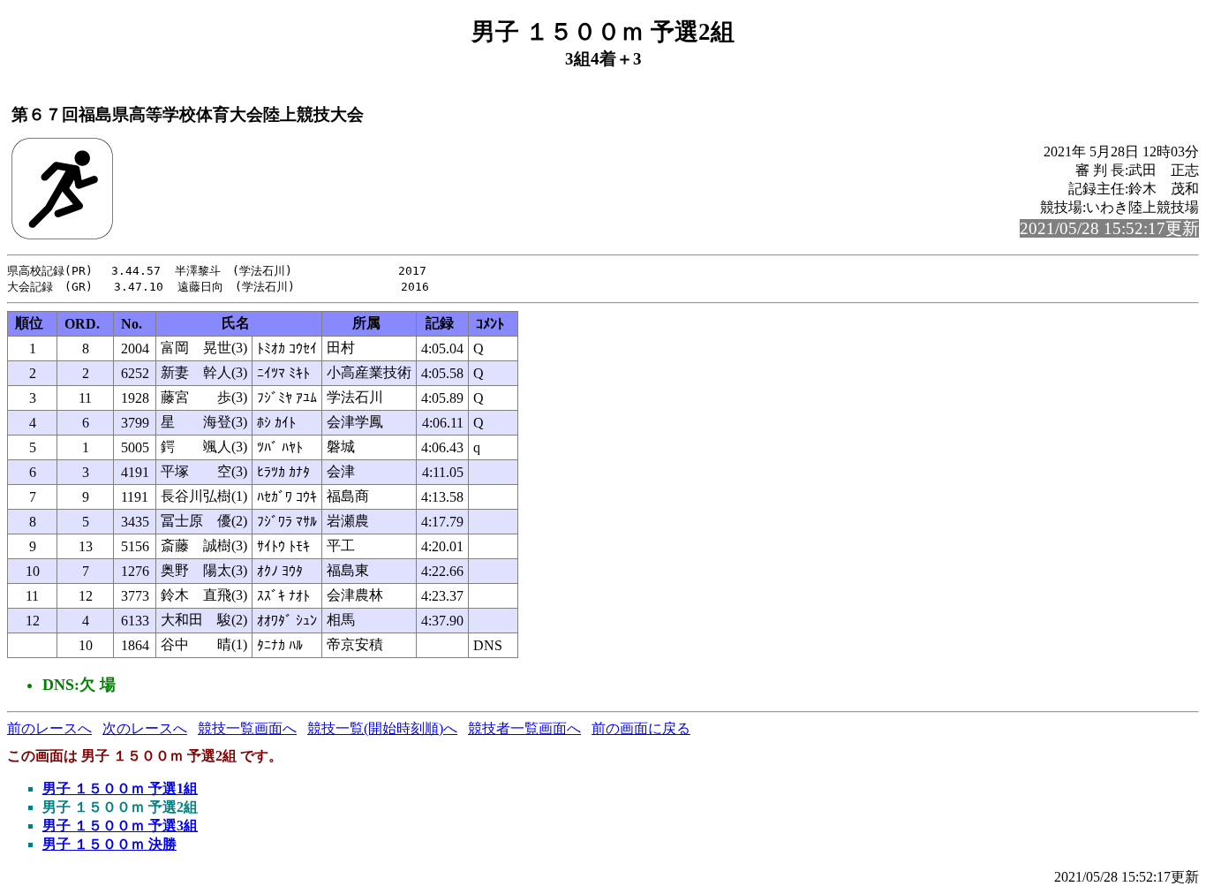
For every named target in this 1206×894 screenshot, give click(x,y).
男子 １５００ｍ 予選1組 (120, 788)
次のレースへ (144, 728)
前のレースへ (49, 728)
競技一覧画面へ (247, 728)
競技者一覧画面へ (524, 728)
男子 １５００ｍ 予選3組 (120, 825)
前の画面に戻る (641, 728)
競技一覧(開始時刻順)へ (382, 728)
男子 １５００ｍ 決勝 (109, 844)
